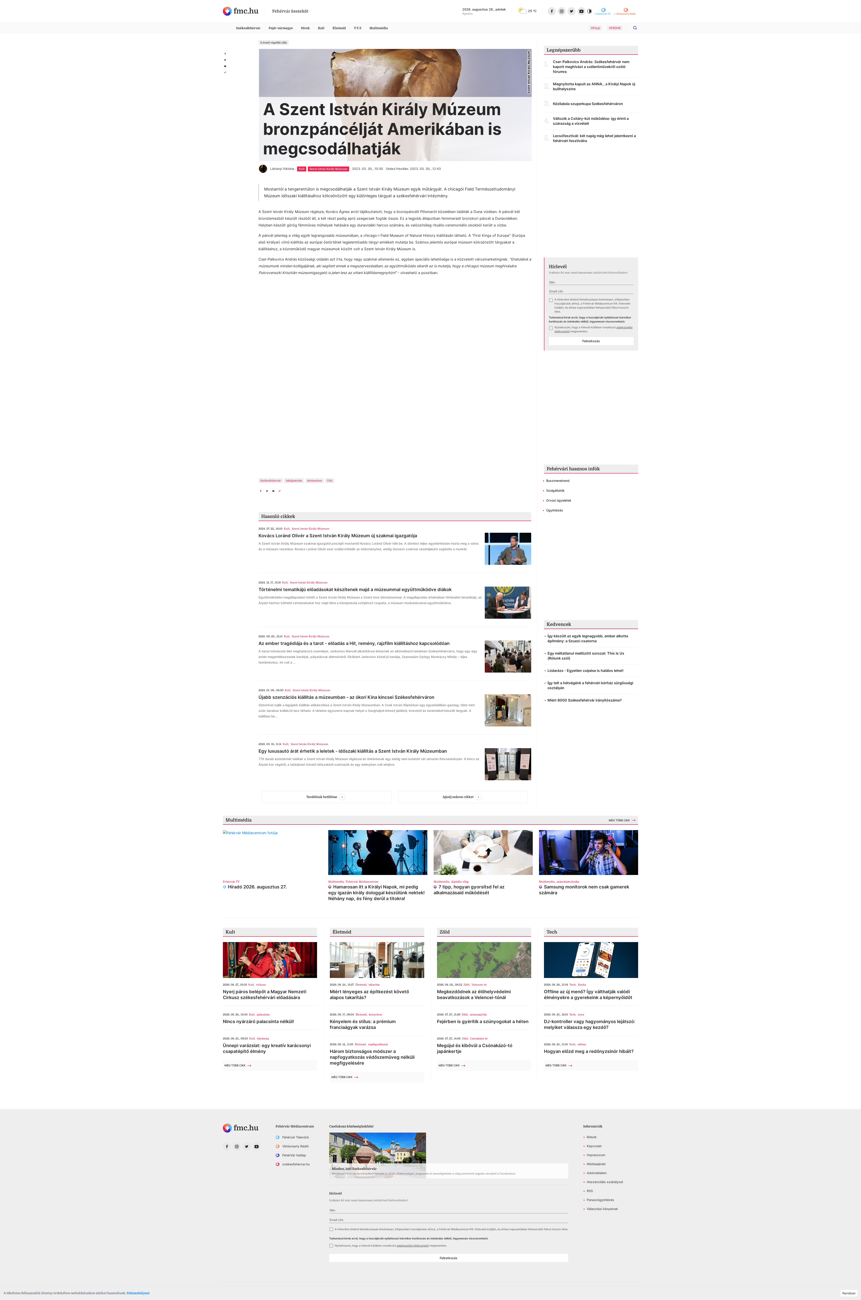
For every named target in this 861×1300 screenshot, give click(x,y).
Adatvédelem (597, 1173)
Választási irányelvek (602, 1209)
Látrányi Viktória (282, 169)
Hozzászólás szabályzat (605, 1182)
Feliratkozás (591, 341)
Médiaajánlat (596, 1164)
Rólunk (592, 1137)
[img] (241, 11)
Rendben (849, 1293)
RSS (590, 1191)
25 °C (532, 11)
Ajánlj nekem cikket (458, 797)
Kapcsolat (594, 1146)
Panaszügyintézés (600, 1200)
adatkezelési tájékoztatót (413, 1245)
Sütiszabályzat (138, 1293)
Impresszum (596, 1155)
